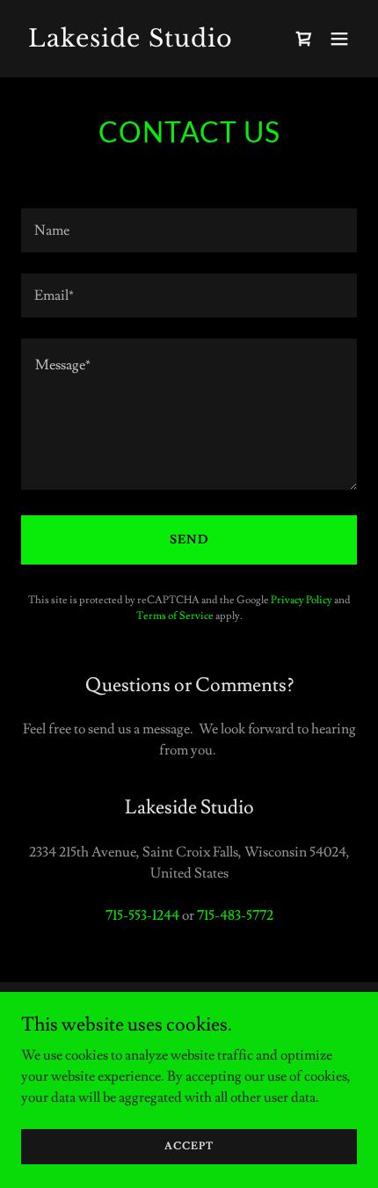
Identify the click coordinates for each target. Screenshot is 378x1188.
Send (189, 540)
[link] (138, 42)
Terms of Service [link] (175, 616)
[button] (339, 38)
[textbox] (189, 230)
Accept (189, 1146)
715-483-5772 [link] (235, 915)
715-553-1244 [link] (142, 915)
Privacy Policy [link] (301, 600)
